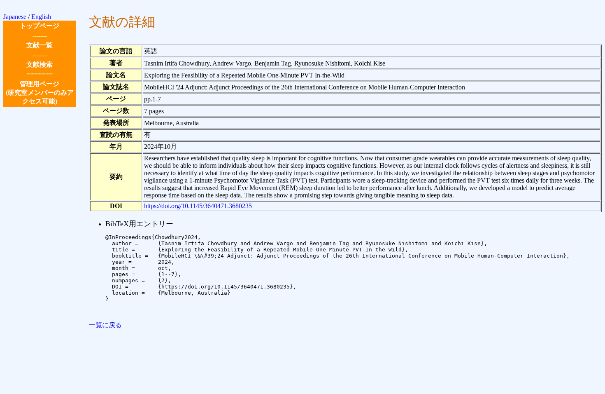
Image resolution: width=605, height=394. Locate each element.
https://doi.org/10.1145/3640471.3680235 (198, 205)
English (41, 16)
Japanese (14, 16)
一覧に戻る (105, 324)
